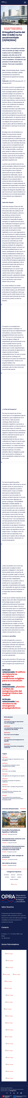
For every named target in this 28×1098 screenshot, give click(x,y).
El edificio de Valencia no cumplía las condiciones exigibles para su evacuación (13, 676)
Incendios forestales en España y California (14, 746)
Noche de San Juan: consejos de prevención (12, 856)
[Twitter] (10, 1093)
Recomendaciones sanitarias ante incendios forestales (11, 792)
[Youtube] (21, 1093)
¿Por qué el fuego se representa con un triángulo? (13, 722)
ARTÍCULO (7, 719)
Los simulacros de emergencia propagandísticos (11, 704)
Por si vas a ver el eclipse (11, 734)
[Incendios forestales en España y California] (14, 819)
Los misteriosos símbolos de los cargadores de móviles (13, 728)
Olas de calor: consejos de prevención (12, 786)
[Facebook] (7, 1093)
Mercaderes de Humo (9, 863)
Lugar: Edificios (16, 29)
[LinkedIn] (14, 1093)
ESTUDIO (4, 795)
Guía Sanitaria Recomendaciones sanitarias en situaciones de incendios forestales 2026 (12, 799)
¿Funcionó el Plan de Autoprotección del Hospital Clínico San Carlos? (13, 691)
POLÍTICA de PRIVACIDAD (6, 1088)
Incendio (7, 29)
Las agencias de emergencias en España (14, 740)
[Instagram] (17, 1093)
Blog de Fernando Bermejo (13, 28)
